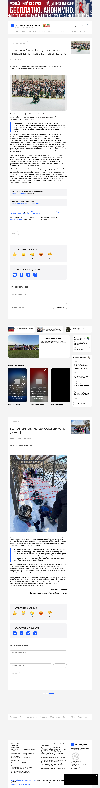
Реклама (61, 31)
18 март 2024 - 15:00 (15, 59)
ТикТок (52, 212)
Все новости (82, 403)
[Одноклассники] (21, 275)
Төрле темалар (84, 717)
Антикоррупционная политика (21, 779)
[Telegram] (28, 275)
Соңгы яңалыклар (37, 31)
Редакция (72, 31)
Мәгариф (15, 422)
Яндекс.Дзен (36, 214)
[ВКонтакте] (15, 275)
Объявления (55, 717)
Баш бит (14, 31)
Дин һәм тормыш (19, 43)
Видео (23, 31)
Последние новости (28, 717)
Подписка (83, 31)
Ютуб (58, 212)
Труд (73, 717)
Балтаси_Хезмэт (16, 219)
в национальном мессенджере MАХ (25, 203)
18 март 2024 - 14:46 (15, 438)
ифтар (14, 233)
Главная (13, 717)
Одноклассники (16, 214)
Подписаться (80, 782)
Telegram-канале (19, 193)
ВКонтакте (35, 212)
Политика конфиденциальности (22, 784)
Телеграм (26, 214)
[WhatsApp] (35, 275)
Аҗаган (15, 674)
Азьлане (50, 31)
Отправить (60, 307)
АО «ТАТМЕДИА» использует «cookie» (23, 780)
